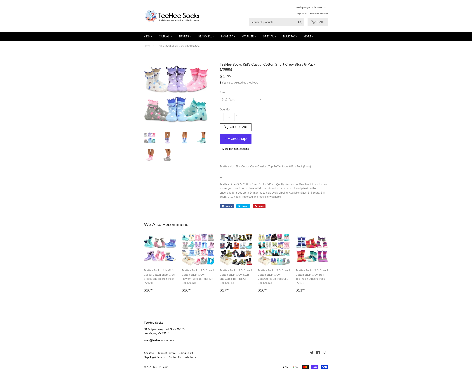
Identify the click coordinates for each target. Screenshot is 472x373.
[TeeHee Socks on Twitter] (312, 353)
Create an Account (318, 13)
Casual (164, 36)
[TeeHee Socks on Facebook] (318, 353)
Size (222, 92)
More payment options (235, 148)
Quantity (225, 109)
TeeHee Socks (160, 366)
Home (147, 45)
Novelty (227, 36)
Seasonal (205, 36)
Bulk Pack (290, 36)
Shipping (225, 82)
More (307, 36)
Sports (184, 36)
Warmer (248, 36)
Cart (320, 22)
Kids (147, 36)
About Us (149, 352)
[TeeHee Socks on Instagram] (324, 353)
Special (269, 36)
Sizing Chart (186, 352)
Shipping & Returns (154, 357)
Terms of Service (167, 352)
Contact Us (175, 357)
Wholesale (190, 357)
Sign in (300, 13)
